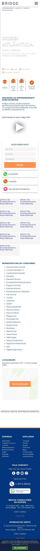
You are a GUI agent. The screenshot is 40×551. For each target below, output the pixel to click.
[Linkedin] (18, 473)
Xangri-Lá (18, 8)
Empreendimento (8, 8)
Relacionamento (8, 447)
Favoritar (6, 69)
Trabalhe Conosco (8, 443)
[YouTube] (22, 473)
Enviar (20, 165)
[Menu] (36, 3)
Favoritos (26, 447)
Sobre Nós (6, 441)
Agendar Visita (25, 69)
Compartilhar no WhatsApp (12, 72)
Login (4, 452)
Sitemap (5, 454)
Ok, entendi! (20, 548)
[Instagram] (26, 473)
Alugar (25, 445)
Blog (24, 450)
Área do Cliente (8, 450)
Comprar (26, 441)
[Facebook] (13, 473)
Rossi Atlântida (7, 10)
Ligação (15, 69)
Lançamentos (28, 456)
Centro (26, 8)
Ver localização (20, 384)
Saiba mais (24, 544)
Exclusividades (28, 454)
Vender (25, 443)
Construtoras (28, 452)
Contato (5, 445)
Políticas (5, 456)
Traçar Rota (20, 516)
